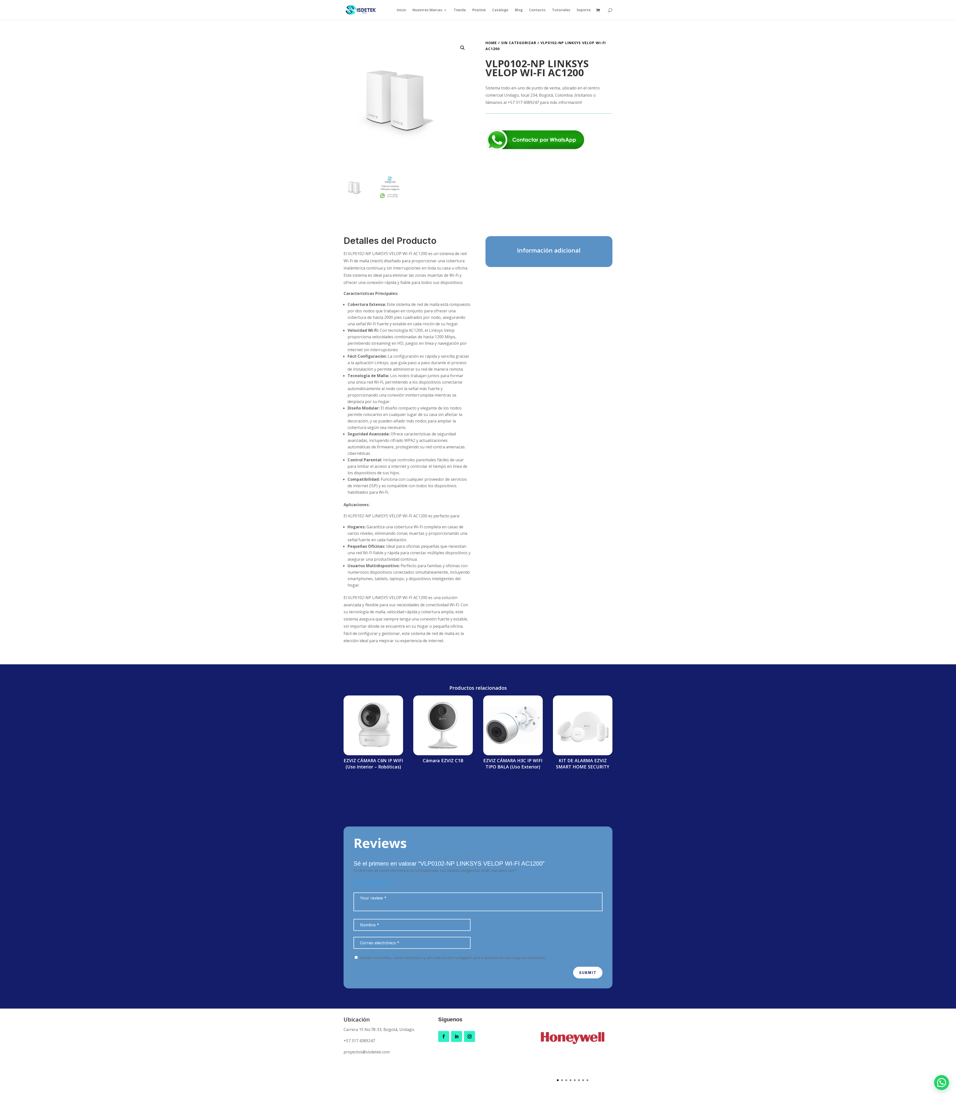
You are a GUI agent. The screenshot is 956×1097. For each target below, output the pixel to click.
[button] (462, 47)
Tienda (460, 10)
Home (491, 42)
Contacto (537, 10)
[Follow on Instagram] (469, 1036)
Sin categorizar (518, 42)
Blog (519, 10)
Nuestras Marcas (427, 10)
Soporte (584, 10)
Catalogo (500, 10)
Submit (588, 972)
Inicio (401, 10)
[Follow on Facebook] (443, 1036)
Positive (479, 10)
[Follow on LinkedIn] (456, 1036)
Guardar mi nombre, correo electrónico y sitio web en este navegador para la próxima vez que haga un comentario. (452, 957)
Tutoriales (561, 10)
